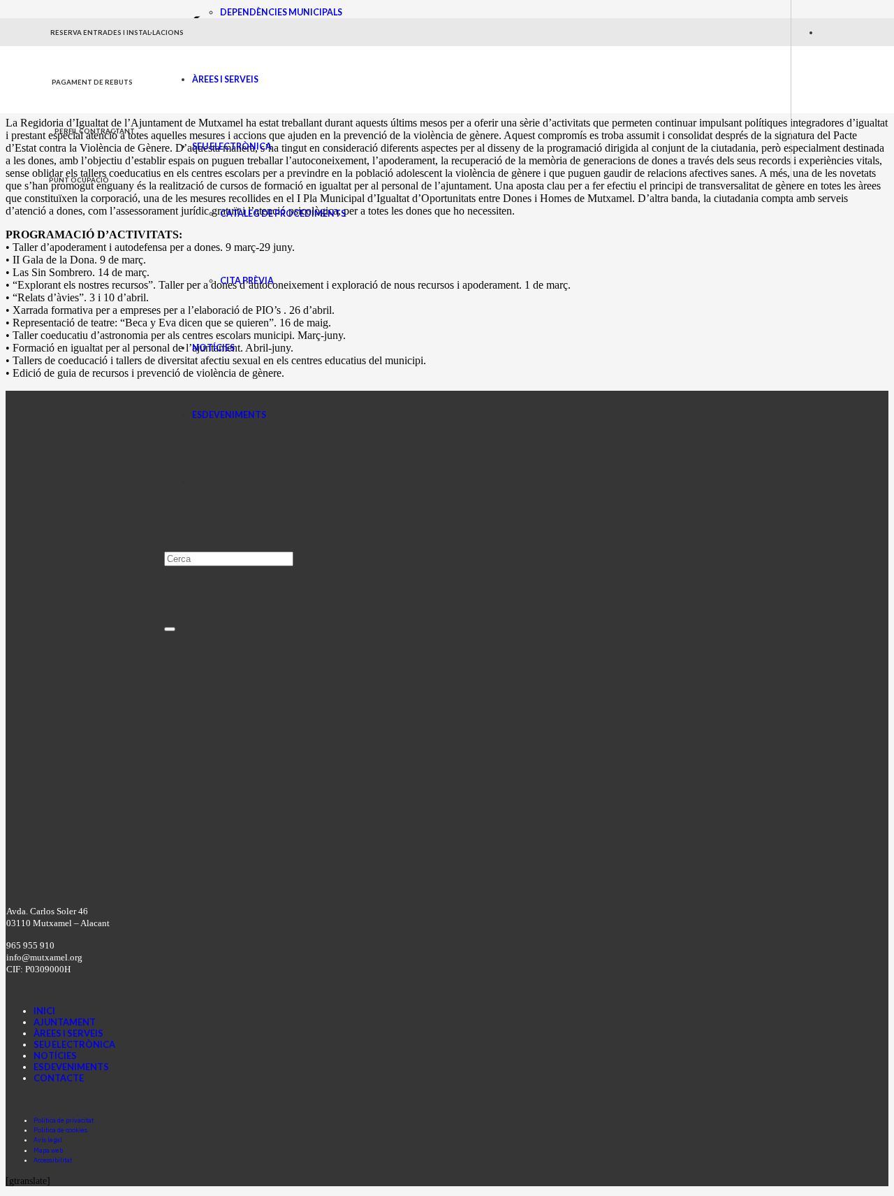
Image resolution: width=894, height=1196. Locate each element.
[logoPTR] (363, 877)
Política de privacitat (64, 1120)
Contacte (59, 1077)
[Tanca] (169, 629)
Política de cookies (60, 1129)
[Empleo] (406, 856)
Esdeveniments (71, 1066)
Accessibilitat (53, 1160)
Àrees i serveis (68, 1033)
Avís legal (48, 1139)
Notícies (55, 1055)
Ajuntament (65, 1022)
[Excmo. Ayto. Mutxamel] (106, 109)
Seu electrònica (74, 1044)
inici (44, 1010)
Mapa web (48, 1150)
